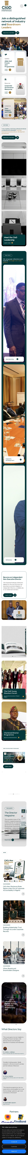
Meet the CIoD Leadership (10, 238)
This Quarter (9, 808)
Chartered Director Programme (11, 734)
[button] (25, 5)
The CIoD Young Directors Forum (10, 692)
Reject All (13, 1151)
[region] (14, 1140)
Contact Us (8, 106)
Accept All (14, 1141)
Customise (14, 1146)
